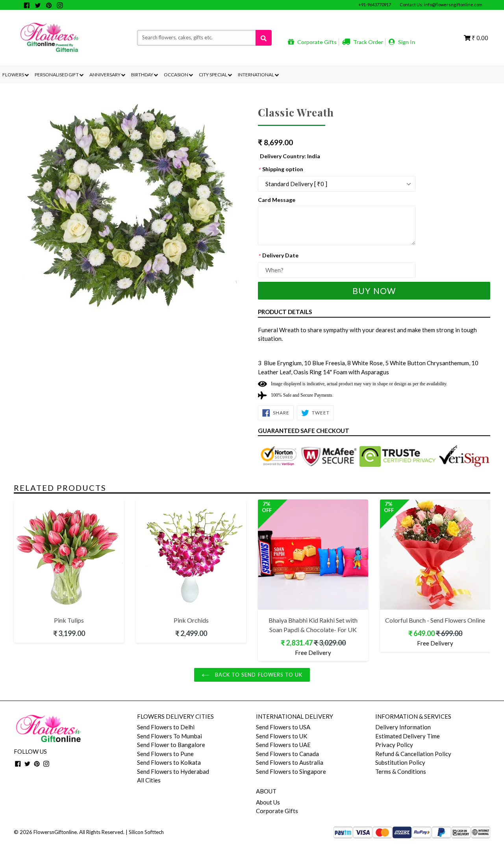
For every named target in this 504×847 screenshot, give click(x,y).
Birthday (142, 75)
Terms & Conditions (400, 771)
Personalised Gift (57, 75)
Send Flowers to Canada (287, 753)
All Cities (149, 780)
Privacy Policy (394, 744)
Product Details (285, 311)
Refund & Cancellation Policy (413, 753)
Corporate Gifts (316, 42)
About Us (268, 802)
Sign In (406, 42)
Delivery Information (403, 726)
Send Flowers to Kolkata (169, 762)
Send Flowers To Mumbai (169, 736)
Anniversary (105, 75)
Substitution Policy (400, 762)
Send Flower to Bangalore (171, 744)
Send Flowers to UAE (283, 744)
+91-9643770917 (374, 4)
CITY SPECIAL (213, 75)
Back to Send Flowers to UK (257, 674)
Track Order (367, 42)
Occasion (176, 75)
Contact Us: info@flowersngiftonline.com (441, 4)
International (256, 75)
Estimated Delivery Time (407, 736)
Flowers (13, 75)
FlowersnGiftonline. (55, 832)
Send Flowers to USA (283, 726)
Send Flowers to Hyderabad (173, 771)
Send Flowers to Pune (165, 753)
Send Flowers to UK (281, 736)
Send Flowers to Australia (289, 762)
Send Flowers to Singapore (291, 771)
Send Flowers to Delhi (166, 726)
